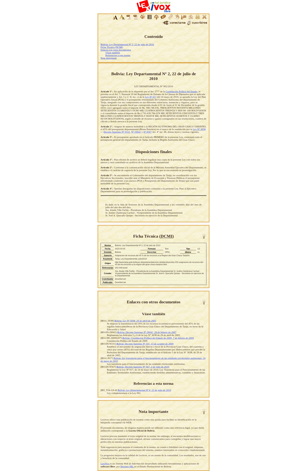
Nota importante (109, 58)
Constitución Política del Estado (181, 91)
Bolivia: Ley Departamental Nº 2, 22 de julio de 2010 (127, 44)
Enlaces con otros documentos (116, 50)
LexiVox (105, 463)
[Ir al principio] (203, 236)
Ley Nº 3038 (199, 129)
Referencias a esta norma (117, 55)
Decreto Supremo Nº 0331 (117, 132)
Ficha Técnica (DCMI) (112, 47)
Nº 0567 (147, 132)
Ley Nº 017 (151, 97)
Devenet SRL (127, 466)
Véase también (112, 52)
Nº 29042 (136, 132)
